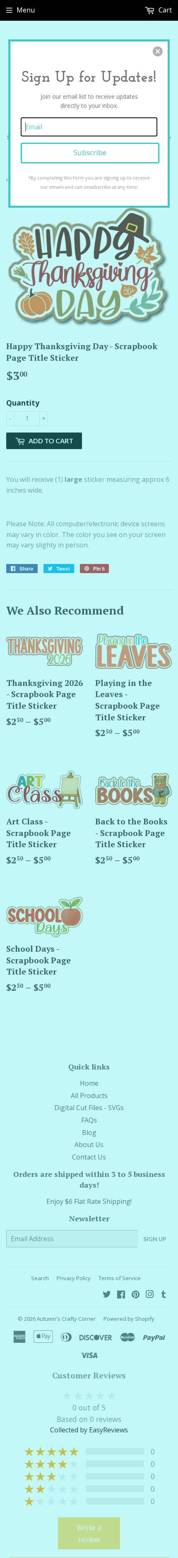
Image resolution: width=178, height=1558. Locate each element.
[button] (158, 51)
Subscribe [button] (90, 152)
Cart (164, 10)
